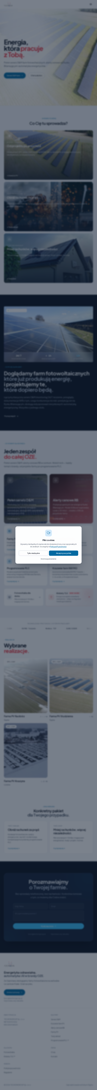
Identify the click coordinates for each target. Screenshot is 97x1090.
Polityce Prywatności (58, 546)
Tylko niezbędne (33, 553)
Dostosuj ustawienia (48, 559)
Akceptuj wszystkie (63, 553)
